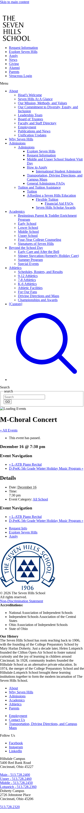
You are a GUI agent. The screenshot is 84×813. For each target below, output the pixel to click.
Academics (17, 211)
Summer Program (30, 260)
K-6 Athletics (27, 284)
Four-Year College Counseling (39, 240)
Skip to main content (14, 2)
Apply (13, 56)
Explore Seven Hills (23, 52)
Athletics (15, 268)
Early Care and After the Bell (38, 252)
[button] (46, 379)
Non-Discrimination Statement (21, 601)
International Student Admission (58, 171)
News (13, 60)
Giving (14, 64)
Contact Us (17, 720)
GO (7, 401)
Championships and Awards (38, 300)
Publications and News (34, 131)
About (13, 91)
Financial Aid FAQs (59, 203)
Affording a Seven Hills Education (51, 195)
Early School (27, 223)
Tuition (32, 191)
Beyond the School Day (26, 248)
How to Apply (37, 167)
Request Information (23, 48)
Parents (14, 72)
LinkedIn (15, 751)
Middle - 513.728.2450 (16, 783)
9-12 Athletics (28, 276)
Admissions (17, 143)
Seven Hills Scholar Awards (55, 207)
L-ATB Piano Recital (25, 464)
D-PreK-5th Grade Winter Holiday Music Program (46, 468)
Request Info (18, 528)
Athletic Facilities (30, 288)
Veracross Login (20, 76)
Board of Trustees (30, 119)
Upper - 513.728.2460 (16, 779)
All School (40, 499)
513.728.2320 (10, 807)
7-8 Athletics (27, 280)
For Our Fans (27, 292)
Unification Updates (32, 135)
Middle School (28, 231)
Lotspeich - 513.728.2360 (18, 787)
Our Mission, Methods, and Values (42, 103)
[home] (12, 13)
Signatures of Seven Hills (36, 244)
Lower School (28, 227)
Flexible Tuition (47, 199)
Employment (27, 127)
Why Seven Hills (21, 139)
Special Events (28, 264)
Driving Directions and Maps (38, 296)
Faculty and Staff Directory (37, 123)
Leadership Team (30, 115)
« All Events (8, 430)
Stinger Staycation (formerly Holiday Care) (48, 256)
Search (5, 387)
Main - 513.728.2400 (15, 775)
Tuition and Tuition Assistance (39, 187)
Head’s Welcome (30, 95)
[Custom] (15, 304)
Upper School (28, 236)
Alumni (14, 68)
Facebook (16, 743)
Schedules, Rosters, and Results (40, 272)
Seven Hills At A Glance (35, 99)
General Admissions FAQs (46, 183)
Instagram (16, 747)
